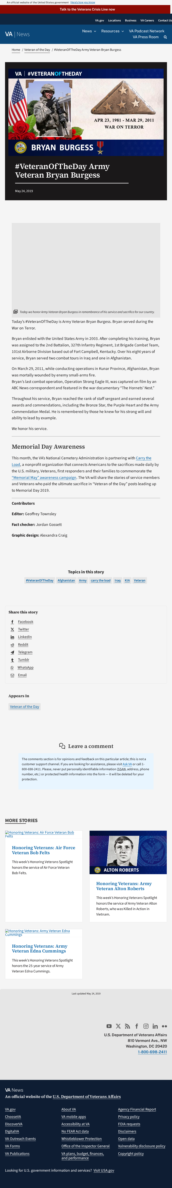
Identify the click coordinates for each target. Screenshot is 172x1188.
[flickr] (164, 1026)
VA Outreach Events (20, 1138)
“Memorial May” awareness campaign (44, 478)
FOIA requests (129, 1124)
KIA (127, 580)
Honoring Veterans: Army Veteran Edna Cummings (40, 948)
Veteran (139, 580)
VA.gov (10, 1109)
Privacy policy (128, 1116)
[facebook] (136, 1026)
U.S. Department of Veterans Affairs (87, 1096)
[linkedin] (155, 1026)
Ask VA (127, 764)
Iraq (118, 580)
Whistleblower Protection (81, 1138)
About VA (68, 1109)
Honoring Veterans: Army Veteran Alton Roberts (124, 885)
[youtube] (109, 1026)
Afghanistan (66, 580)
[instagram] (146, 1026)
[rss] (127, 1026)
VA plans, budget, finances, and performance (82, 1156)
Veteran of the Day (24, 706)
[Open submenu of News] (94, 31)
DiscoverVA (13, 1124)
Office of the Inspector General (85, 1146)
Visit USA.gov (104, 1170)
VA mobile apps (73, 1116)
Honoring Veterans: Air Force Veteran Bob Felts (43, 850)
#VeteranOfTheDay (39, 580)
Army (83, 580)
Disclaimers (127, 1131)
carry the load (101, 580)
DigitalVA (12, 1131)
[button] (85, 9)
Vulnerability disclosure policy (141, 1146)
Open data (126, 1138)
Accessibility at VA (75, 1124)
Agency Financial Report (137, 1109)
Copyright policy (131, 1153)
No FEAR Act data (75, 1131)
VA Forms (12, 1146)
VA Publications (17, 1153)
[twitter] (118, 1026)
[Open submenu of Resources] (122, 31)
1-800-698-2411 (152, 1052)
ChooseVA (13, 1116)
